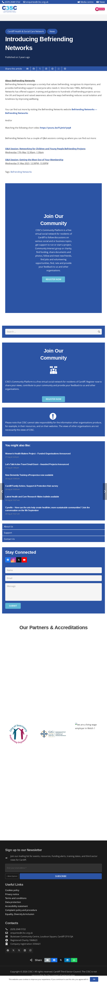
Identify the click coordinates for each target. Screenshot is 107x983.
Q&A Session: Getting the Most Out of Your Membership (34, 159)
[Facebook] (7, 559)
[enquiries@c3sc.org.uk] (7, 933)
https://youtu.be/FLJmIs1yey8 (55, 127)
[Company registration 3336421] (7, 944)
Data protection (13, 902)
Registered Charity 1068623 (23, 940)
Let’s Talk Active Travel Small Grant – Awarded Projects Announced (37, 464)
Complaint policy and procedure (21, 910)
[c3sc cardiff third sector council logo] (9, 9)
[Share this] (34, 69)
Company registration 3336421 (25, 943)
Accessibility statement (16, 906)
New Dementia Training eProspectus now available (29, 475)
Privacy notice (12, 894)
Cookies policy (12, 890)
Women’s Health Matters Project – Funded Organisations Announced (38, 453)
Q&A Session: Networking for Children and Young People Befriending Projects (45, 148)
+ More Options (12, 876)
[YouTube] (24, 559)
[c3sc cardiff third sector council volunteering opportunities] (100, 9)
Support (8, 532)
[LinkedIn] (24, 950)
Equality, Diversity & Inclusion (19, 914)
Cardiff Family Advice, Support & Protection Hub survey (31, 486)
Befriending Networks (21, 171)
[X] (18, 559)
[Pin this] (52, 69)
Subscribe (60, 876)
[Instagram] (13, 559)
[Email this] (27, 69)
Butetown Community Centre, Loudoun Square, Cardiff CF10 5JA (41, 936)
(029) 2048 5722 (18, 929)
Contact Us (9, 539)
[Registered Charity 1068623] (7, 940)
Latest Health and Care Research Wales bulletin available (32, 497)
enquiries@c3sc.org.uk (21, 932)
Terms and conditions (15, 898)
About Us (8, 526)
